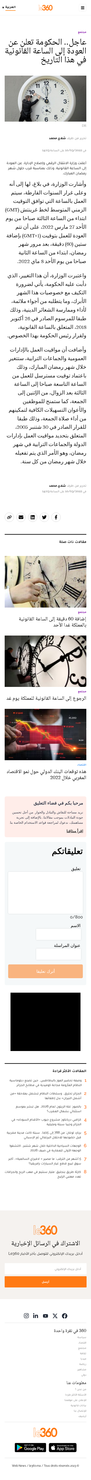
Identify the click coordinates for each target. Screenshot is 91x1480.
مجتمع (82, 32)
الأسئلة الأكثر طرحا (75, 1394)
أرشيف (82, 1416)
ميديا (83, 1358)
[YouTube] (45, 1315)
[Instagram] (26, 1315)
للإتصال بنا (80, 1410)
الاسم (75, 925)
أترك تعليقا (45, 971)
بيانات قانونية (78, 1405)
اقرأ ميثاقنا (74, 831)
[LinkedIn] (36, 1315)
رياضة (82, 1364)
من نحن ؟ (80, 1389)
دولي (83, 1374)
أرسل (45, 1281)
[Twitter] (55, 1315)
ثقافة (83, 1353)
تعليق (75, 868)
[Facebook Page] (64, 1315)
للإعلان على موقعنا (75, 1400)
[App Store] (63, 1447)
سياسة (81, 1337)
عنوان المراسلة (67, 945)
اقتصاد (82, 1342)
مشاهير (81, 1369)
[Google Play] (30, 1447)
